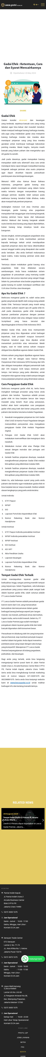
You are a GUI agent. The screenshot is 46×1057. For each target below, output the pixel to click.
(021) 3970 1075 (10, 957)
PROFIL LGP (23, 1033)
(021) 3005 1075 (10, 912)
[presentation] (3, 820)
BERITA (23, 1052)
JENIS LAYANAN (23, 1037)
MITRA (23, 1042)
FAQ (22, 1047)
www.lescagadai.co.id (20, 683)
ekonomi (23, 120)
